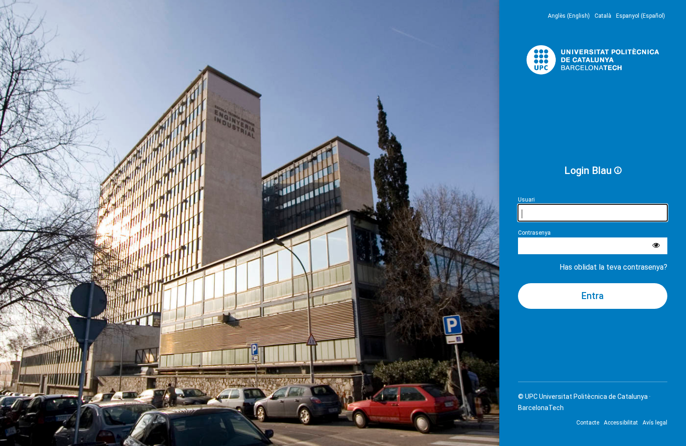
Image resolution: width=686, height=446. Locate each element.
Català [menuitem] (603, 16)
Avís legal (655, 422)
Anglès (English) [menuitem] (569, 16)
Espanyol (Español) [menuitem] (640, 16)
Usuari (526, 199)
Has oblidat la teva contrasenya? (613, 267)
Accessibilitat (621, 422)
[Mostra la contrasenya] (656, 245)
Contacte (587, 422)
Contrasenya (534, 233)
